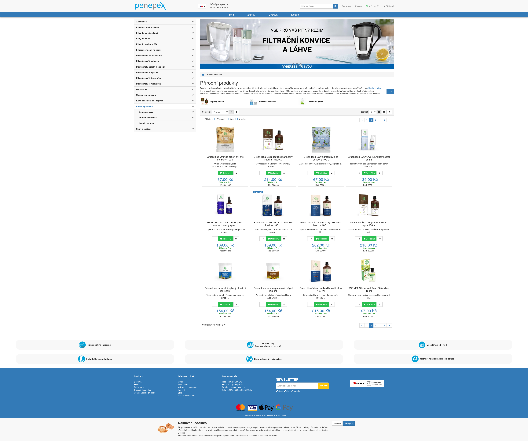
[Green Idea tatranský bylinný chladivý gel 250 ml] (225, 271)
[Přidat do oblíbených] (236, 173)
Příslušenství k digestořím (148, 78)
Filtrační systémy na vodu (148, 49)
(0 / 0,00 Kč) (373, 6)
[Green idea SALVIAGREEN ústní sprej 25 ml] (369, 139)
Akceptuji (349, 423)
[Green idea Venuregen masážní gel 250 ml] (273, 271)
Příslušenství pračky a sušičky (150, 66)
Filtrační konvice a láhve (147, 27)
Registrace (346, 6)
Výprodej (221, 119)
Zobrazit (364, 111)
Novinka (242, 119)
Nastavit (337, 423)
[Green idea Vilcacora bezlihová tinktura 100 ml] (321, 271)
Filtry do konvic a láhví (147, 33)
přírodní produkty (374, 88)
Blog (231, 14)
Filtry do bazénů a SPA (146, 44)
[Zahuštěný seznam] (389, 112)
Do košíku (226, 173)
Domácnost (141, 89)
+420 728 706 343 (219, 7)
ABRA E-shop (281, 415)
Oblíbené (389, 6)
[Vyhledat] (335, 6)
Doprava (273, 14)
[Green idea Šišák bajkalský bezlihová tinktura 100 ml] (321, 205)
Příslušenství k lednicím (147, 61)
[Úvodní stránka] (203, 74)
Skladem (209, 119)
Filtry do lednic (143, 38)
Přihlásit (358, 6)
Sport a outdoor (143, 128)
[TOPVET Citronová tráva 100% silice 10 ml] (369, 271)
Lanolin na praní (146, 123)
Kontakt (295, 14)
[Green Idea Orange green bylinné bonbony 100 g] (225, 139)
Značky (251, 14)
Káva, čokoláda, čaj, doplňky (149, 100)
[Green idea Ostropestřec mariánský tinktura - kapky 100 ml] (273, 139)
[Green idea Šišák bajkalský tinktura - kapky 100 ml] (369, 205)
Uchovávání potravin (146, 95)
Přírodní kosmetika (148, 117)
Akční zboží (141, 21)
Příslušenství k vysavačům (148, 83)
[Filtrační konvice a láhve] (297, 44)
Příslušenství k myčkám (147, 72)
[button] (190, 21)
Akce (232, 119)
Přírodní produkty (144, 106)
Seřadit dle (207, 111)
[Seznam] (384, 112)
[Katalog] (379, 112)
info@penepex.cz (219, 4)
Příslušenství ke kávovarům (149, 55)
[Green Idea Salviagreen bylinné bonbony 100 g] (321, 139)
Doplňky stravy (146, 112)
